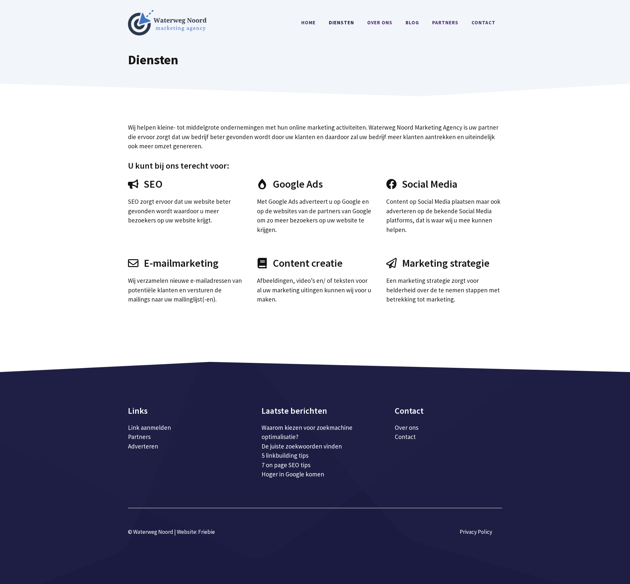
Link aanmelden (149, 427)
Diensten (341, 22)
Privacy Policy (476, 531)
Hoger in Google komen (293, 474)
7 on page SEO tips (286, 465)
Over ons (379, 22)
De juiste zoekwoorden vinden (302, 446)
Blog (412, 22)
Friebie (206, 531)
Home (308, 22)
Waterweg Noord (153, 531)
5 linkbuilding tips (285, 455)
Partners (445, 22)
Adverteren (143, 446)
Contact (483, 22)
